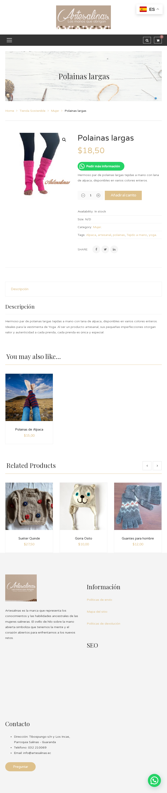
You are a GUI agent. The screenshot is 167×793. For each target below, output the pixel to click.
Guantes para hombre (138, 538)
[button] (64, 140)
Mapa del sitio (97, 612)
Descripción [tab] (19, 289)
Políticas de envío (99, 600)
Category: (85, 227)
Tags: (81, 235)
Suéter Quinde (29, 538)
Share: (83, 249)
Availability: (86, 211)
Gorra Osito (83, 538)
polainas (119, 235)
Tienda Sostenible (32, 111)
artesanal (104, 235)
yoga (152, 235)
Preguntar (20, 767)
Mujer (55, 111)
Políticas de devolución (103, 623)
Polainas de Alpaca (29, 429)
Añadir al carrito (123, 195)
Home (9, 111)
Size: (81, 219)
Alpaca (91, 235)
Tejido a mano (137, 235)
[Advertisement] (119, 682)
